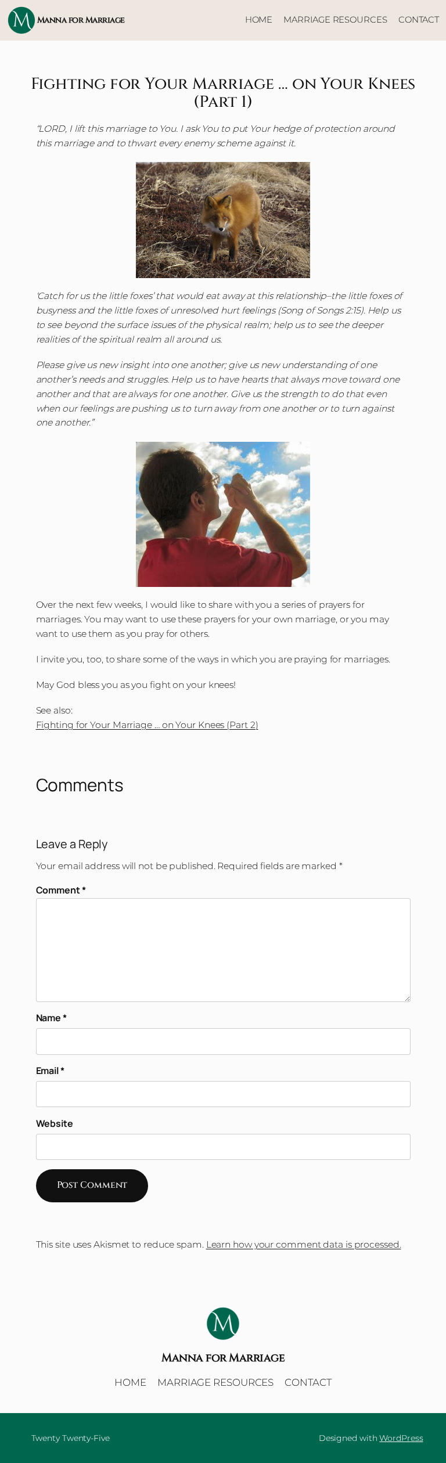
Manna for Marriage (81, 20)
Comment (61, 890)
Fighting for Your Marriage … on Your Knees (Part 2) (147, 724)
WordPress (401, 1438)
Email (50, 1070)
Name (51, 1017)
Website (54, 1123)
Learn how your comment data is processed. (303, 1244)
